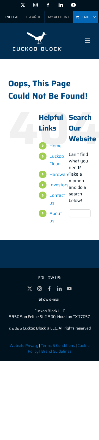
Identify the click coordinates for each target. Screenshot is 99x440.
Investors (59, 184)
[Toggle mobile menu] (88, 40)
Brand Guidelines (56, 351)
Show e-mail (49, 299)
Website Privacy (24, 345)
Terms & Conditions (58, 345)
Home (56, 145)
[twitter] (30, 288)
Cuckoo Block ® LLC (40, 328)
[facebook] (49, 288)
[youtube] (69, 288)
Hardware (60, 174)
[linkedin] (59, 288)
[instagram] (39, 288)
